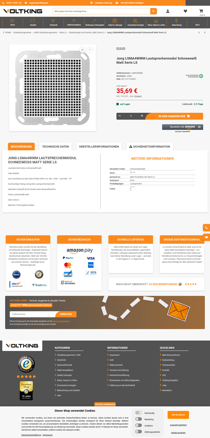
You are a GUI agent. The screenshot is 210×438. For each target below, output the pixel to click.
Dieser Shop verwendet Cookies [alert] (75, 410)
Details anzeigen (178, 433)
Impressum (115, 355)
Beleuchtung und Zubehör (68, 390)
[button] (168, 11)
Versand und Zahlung (119, 370)
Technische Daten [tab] (55, 146)
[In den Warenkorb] (2, 39)
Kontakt (165, 370)
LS (131, 172)
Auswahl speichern (178, 425)
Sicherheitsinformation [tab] (151, 146)
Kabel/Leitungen (64, 375)
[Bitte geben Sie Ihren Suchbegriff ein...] (153, 11)
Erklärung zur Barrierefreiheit (122, 385)
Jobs (164, 385)
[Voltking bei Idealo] (16, 274)
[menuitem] (12, 22)
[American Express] (90, 264)
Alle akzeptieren (178, 415)
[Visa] (90, 258)
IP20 (132, 180)
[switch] (138, 412)
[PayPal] (67, 257)
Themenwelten (168, 365)
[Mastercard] (68, 265)
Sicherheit (61, 360)
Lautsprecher (136, 183)
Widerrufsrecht (116, 365)
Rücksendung (168, 360)
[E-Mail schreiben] (206, 237)
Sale (59, 395)
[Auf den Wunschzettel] (90, 50)
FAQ (164, 375)
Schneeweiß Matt (137, 169)
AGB (112, 360)
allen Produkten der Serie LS (142, 177)
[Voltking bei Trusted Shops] (39, 274)
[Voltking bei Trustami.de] (39, 284)
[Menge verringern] (119, 116)
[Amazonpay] (79, 250)
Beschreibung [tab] (21, 146)
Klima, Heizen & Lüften (67, 380)
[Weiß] (133, 189)
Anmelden (66, 314)
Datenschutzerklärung (61, 321)
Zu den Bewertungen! (163, 284)
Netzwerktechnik (64, 365)
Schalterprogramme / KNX (69, 355)
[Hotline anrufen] (206, 227)
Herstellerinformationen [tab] (99, 146)
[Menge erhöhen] (142, 116)
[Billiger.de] (16, 284)
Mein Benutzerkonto (171, 355)
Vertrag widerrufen (105, 404)
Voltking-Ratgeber (170, 380)
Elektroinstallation (65, 370)
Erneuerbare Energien (66, 385)
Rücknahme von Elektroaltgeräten (125, 380)
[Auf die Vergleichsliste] (82, 50)
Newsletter (167, 390)
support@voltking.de (38, 3)
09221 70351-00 (14, 3)
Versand (138, 96)
